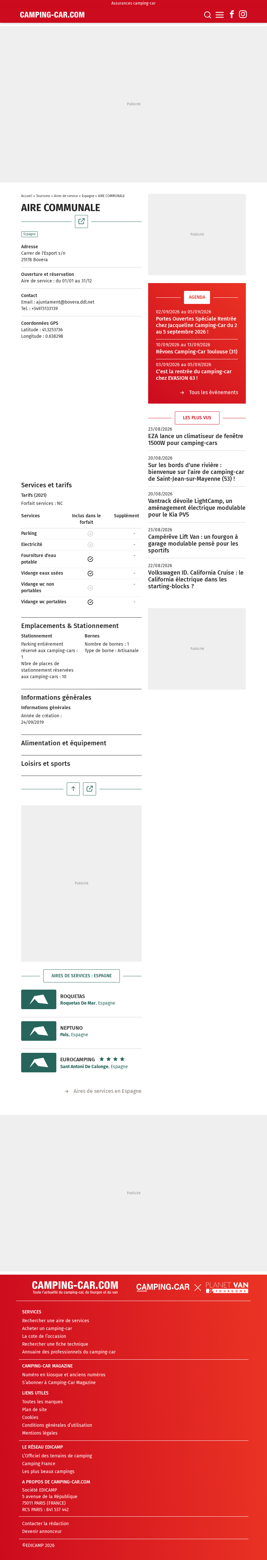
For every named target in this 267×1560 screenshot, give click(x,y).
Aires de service (66, 196)
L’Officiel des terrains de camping (57, 1456)
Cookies (30, 1417)
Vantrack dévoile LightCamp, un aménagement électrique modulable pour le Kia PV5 (197, 507)
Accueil (26, 196)
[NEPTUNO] (38, 1031)
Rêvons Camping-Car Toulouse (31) (196, 352)
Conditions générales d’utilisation (57, 1425)
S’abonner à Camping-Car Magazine (59, 1382)
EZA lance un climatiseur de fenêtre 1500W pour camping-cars (195, 440)
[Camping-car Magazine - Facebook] (232, 14)
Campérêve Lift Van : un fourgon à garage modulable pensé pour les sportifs (193, 543)
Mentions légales (40, 1433)
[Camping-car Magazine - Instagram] (243, 14)
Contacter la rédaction (45, 1523)
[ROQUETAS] (38, 999)
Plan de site (34, 1409)
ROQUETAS (72, 996)
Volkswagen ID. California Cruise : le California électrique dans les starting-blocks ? (196, 579)
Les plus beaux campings (48, 1471)
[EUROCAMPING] (38, 1062)
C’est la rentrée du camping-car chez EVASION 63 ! (194, 374)
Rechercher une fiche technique (55, 1344)
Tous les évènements (213, 392)
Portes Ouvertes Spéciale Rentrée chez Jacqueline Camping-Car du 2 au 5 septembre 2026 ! (196, 325)
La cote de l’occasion (44, 1336)
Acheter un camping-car (47, 1328)
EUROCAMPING (77, 1059)
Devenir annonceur (42, 1531)
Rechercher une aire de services (55, 1321)
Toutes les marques (42, 1402)
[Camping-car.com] (52, 15)
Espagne (88, 196)
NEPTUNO (71, 1028)
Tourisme (43, 196)
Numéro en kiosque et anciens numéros (63, 1375)
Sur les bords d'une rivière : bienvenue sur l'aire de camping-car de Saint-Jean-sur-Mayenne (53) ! (196, 472)
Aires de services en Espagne (108, 1091)
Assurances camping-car (133, 3)
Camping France (38, 1464)
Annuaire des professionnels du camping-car (69, 1352)
